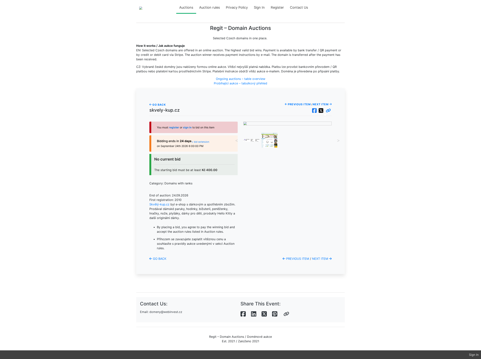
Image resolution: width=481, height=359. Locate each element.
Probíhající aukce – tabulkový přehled (240, 83)
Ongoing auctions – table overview (240, 79)
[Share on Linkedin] (253, 314)
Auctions (186, 7)
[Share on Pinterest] (274, 314)
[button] (328, 111)
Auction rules (209, 7)
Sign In (259, 7)
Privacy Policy (237, 7)
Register (277, 7)
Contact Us (299, 7)
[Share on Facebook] (243, 314)
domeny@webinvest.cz (165, 312)
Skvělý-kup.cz (159, 204)
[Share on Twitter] (264, 314)
